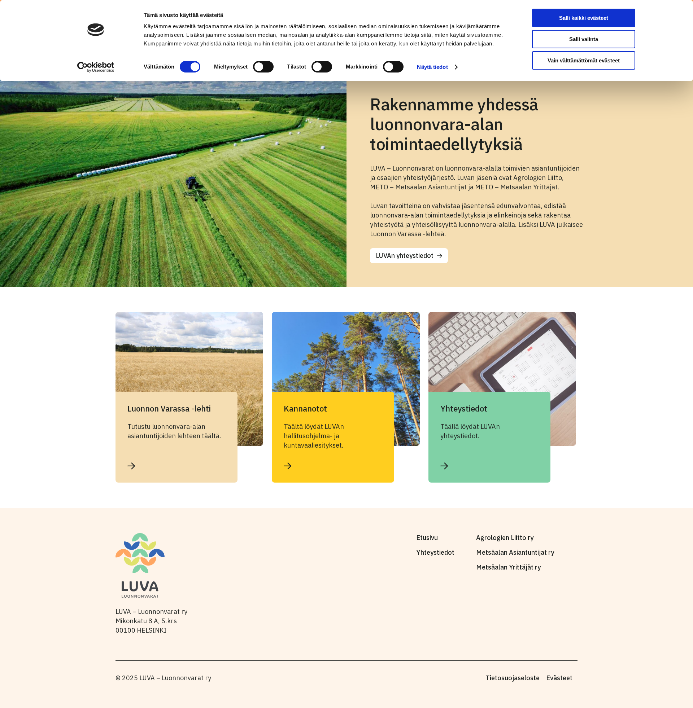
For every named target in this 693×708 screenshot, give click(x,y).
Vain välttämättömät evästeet (584, 60)
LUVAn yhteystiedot (404, 255)
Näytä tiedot (432, 67)
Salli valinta (583, 39)
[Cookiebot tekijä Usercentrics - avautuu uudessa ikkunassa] (95, 67)
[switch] (263, 66)
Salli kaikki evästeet (583, 18)
